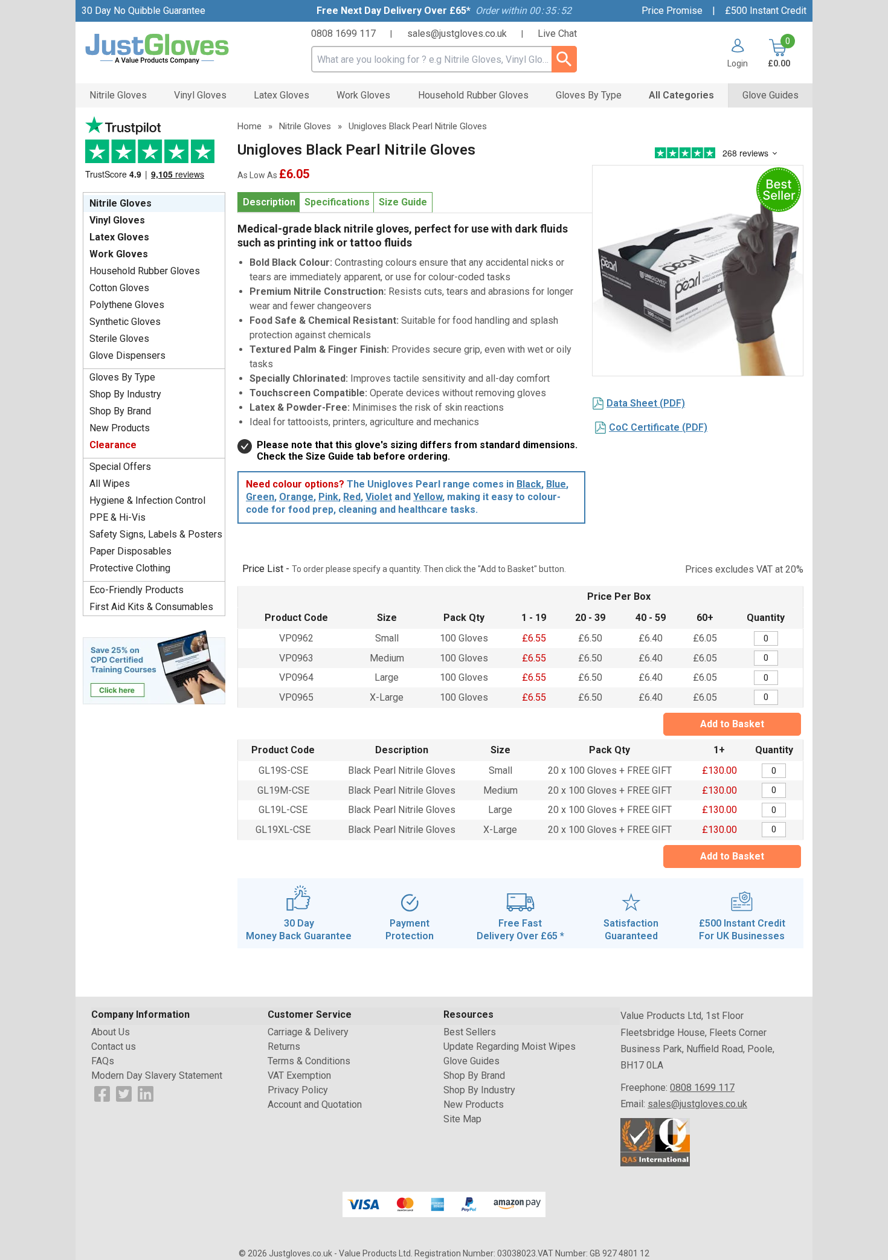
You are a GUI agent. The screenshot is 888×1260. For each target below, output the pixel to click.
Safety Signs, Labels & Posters (155, 534)
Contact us (113, 1046)
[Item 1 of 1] (698, 271)
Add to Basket (732, 724)
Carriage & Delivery (308, 1032)
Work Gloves (118, 254)
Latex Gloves (119, 237)
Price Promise (672, 10)
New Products (119, 428)
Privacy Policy (298, 1090)
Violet (378, 497)
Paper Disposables (130, 551)
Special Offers (120, 466)
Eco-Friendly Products (136, 590)
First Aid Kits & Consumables (151, 606)
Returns (284, 1046)
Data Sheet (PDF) (645, 403)
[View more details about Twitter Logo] (124, 1093)
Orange (296, 497)
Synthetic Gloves (125, 321)
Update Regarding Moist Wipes (509, 1046)
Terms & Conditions (309, 1061)
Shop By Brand (120, 411)
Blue (556, 484)
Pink (328, 497)
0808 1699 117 (343, 33)
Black (528, 484)
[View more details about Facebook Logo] (102, 1093)
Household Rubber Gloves (144, 271)
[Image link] (154, 666)
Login (737, 63)
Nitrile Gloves (120, 203)
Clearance (113, 445)
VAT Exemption (299, 1075)
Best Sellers (469, 1032)
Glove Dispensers (127, 355)
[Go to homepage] (172, 49)
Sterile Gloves (119, 338)
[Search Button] (564, 59)
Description (269, 202)
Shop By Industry (125, 394)
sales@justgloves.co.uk (457, 33)
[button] (733, 53)
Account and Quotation (315, 1104)
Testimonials (154, 151)
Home (249, 126)
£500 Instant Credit (765, 10)
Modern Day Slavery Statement (156, 1075)
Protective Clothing (129, 568)
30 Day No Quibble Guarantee (143, 10)
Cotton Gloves (119, 288)
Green (260, 497)
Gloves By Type (122, 377)
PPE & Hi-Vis (117, 517)
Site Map (462, 1119)
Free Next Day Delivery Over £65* (394, 10)
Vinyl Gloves (117, 220)
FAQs (102, 1061)
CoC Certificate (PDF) (658, 427)
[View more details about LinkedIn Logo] (145, 1093)
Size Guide (403, 202)
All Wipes (109, 483)
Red (352, 497)
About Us (110, 1032)
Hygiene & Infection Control (147, 500)
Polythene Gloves (126, 304)
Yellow (427, 497)
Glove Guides (471, 1061)
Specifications (337, 202)
